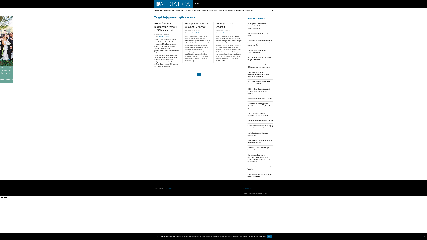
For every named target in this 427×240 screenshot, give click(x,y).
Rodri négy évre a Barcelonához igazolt (260, 120)
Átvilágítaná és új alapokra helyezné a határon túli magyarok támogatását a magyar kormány (260, 43)
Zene (221, 10)
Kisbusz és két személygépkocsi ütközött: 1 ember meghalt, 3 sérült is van (260, 106)
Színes (204, 10)
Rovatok (249, 10)
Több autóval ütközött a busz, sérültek (260, 98)
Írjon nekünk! (247, 188)
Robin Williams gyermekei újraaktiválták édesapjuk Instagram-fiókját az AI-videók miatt (259, 74)
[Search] (272, 10)
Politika (179, 10)
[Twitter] (198, 4)
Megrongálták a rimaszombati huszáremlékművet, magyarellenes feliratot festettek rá (259, 26)
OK (269, 236)
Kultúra (212, 10)
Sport (196, 10)
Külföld (239, 10)
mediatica (161, 36)
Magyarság (168, 10)
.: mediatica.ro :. (168, 188)
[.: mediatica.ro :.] (173, 4)
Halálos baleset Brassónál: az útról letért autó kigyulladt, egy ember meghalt (259, 91)
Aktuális (157, 10)
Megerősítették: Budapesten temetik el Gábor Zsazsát (165, 27)
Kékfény (188, 10)
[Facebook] (195, 4)
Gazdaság (229, 10)
